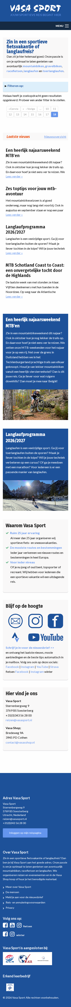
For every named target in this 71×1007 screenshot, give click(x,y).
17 (48, 114)
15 (33, 114)
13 (18, 114)
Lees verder (24, 177)
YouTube (42, 666)
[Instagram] (20, 926)
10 (48, 108)
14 (26, 114)
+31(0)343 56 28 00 (14, 823)
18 (55, 114)
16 (40, 114)
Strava (54, 666)
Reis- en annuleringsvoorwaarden (25, 902)
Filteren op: (16, 85)
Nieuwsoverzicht (55, 136)
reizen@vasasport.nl (19, 720)
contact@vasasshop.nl (20, 742)
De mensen (12, 892)
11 (55, 108)
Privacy (10, 907)
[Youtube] (13, 926)
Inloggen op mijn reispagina (25, 832)
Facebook (12, 666)
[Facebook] (6, 926)
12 (11, 114)
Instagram (27, 666)
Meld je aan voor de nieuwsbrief (24, 897)
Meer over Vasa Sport (18, 886)
